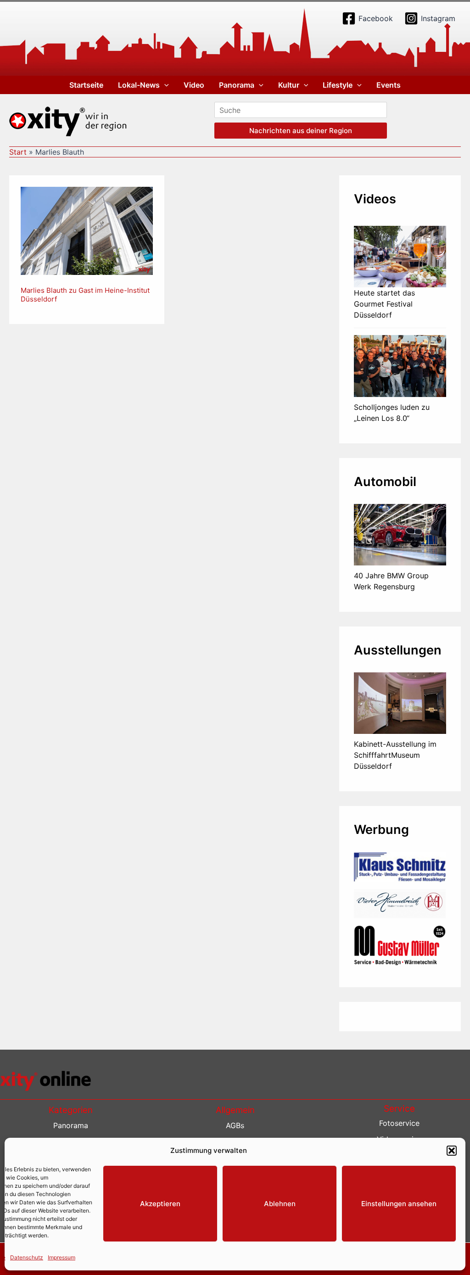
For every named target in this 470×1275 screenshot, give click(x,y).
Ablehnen (280, 1203)
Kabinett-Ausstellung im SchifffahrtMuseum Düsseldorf (395, 755)
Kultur (288, 84)
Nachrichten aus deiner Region (300, 130)
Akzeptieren (160, 1203)
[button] (451, 1150)
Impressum (61, 1257)
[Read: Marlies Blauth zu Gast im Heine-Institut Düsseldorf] (87, 230)
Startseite (86, 84)
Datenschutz (26, 1257)
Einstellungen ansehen (398, 1203)
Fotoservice (399, 1123)
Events (388, 84)
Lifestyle (337, 84)
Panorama (236, 84)
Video (194, 84)
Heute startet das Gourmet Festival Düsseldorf (384, 303)
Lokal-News (139, 84)
